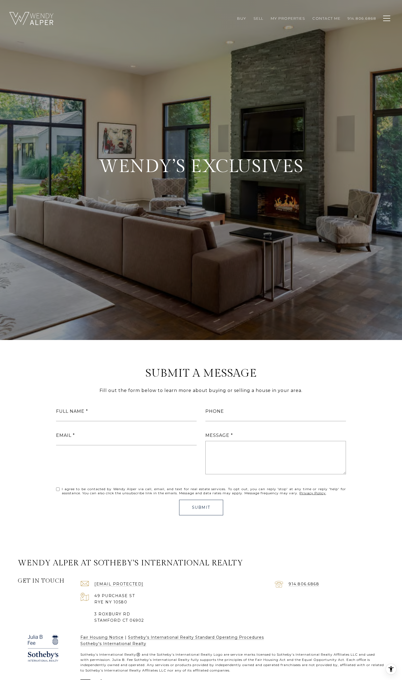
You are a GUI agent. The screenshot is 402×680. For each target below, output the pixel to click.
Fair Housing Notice (102, 637)
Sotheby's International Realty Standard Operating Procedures (196, 637)
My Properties (288, 18)
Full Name (70, 411)
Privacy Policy (312, 493)
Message (217, 435)
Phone (214, 411)
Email (63, 435)
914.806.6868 (304, 584)
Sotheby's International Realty (113, 643)
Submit (201, 507)
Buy (241, 18)
